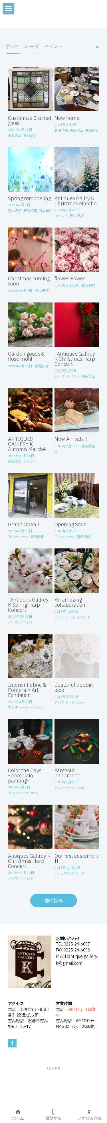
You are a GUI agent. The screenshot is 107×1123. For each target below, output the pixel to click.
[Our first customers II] (76, 827)
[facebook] (12, 1043)
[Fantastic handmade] (76, 741)
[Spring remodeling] (30, 169)
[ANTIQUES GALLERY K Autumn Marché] (30, 410)
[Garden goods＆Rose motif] (30, 324)
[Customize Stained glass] (30, 89)
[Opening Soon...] (76, 495)
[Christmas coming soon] (30, 249)
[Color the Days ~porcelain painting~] (30, 741)
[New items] (76, 89)
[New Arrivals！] (76, 410)
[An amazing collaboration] (76, 570)
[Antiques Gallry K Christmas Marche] (76, 169)
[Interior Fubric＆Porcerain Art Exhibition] (30, 656)
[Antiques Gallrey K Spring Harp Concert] (30, 570)
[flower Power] (76, 249)
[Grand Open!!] (30, 495)
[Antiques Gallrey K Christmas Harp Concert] (76, 324)
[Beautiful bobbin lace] (76, 656)
